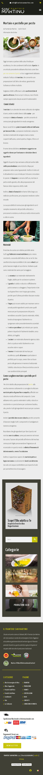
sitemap (21, 759)
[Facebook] (30, 770)
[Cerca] (34, 539)
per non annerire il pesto (11, 74)
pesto (31, 385)
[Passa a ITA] (38, 770)
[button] (40, 10)
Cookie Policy (27, 764)
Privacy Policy (16, 764)
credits (36, 755)
